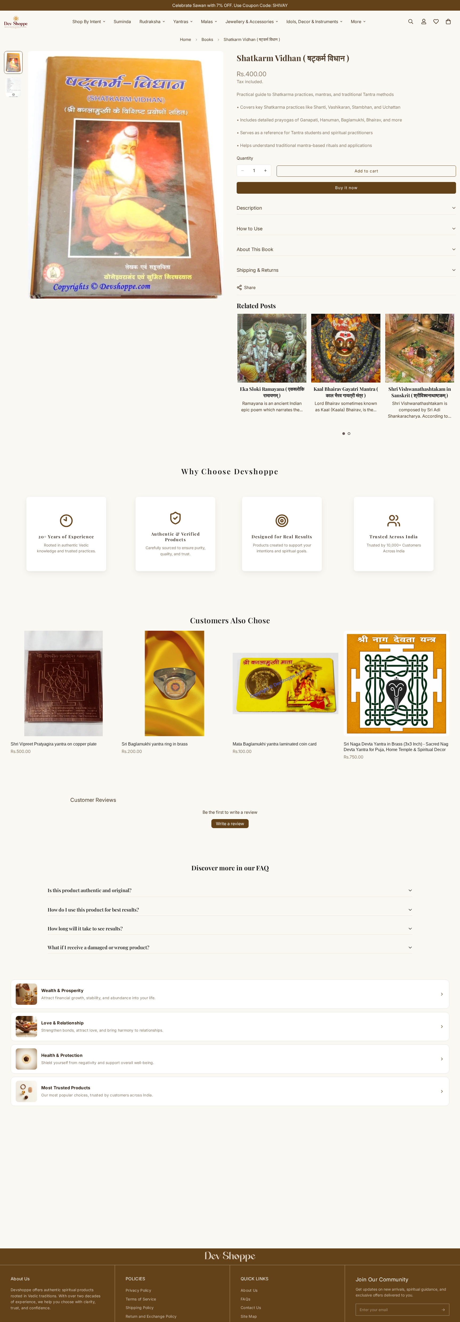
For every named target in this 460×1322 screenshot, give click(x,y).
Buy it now (346, 187)
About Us (249, 1290)
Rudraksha (150, 21)
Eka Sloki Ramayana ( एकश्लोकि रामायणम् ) (272, 392)
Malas (207, 21)
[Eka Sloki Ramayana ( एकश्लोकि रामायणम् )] (271, 348)
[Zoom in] (212, 62)
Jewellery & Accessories (249, 21)
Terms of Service (141, 1299)
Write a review (230, 823)
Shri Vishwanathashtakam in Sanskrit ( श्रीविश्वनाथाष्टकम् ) (419, 392)
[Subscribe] (443, 1309)
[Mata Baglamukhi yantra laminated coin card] (285, 683)
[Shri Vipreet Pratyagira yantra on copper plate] (63, 683)
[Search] (411, 21)
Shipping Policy (140, 1307)
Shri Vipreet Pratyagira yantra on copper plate (54, 744)
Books (207, 39)
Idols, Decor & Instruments (312, 21)
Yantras (180, 21)
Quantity (245, 158)
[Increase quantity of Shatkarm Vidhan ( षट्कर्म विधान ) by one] (265, 170)
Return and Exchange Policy (151, 1316)
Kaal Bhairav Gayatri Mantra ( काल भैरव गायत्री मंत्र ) (346, 392)
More (356, 21)
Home (185, 39)
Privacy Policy (138, 1290)
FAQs (245, 1299)
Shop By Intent (86, 21)
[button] (343, 433)
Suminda (122, 21)
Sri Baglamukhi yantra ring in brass (155, 744)
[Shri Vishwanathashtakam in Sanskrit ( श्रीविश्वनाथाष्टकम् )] (419, 348)
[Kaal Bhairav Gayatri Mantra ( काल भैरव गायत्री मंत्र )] (345, 348)
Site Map (249, 1316)
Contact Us (251, 1307)
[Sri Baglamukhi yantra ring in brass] (174, 683)
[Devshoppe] (16, 21)
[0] (448, 21)
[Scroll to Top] (449, 1293)
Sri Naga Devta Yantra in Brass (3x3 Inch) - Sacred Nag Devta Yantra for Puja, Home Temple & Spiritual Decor (396, 747)
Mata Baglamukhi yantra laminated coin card (275, 744)
